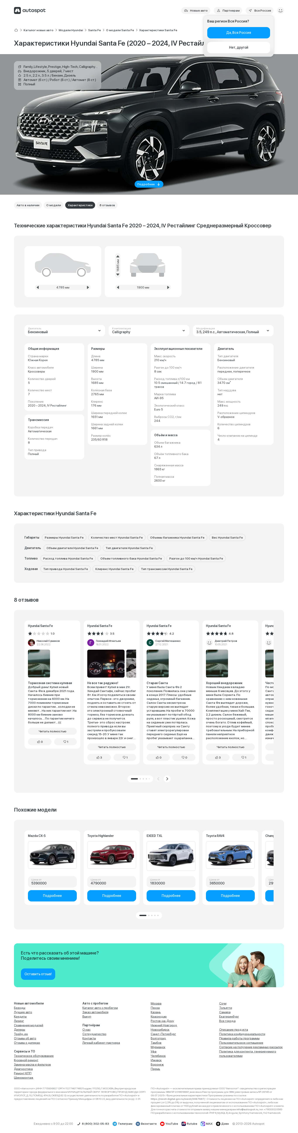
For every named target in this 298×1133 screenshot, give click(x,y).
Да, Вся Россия (238, 33)
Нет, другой (238, 47)
